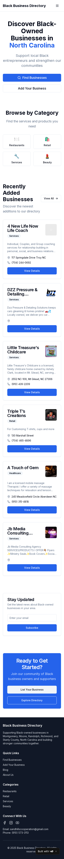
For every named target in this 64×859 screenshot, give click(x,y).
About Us (8, 774)
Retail (6, 796)
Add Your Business (32, 88)
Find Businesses (34, 78)
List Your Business (32, 689)
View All (49, 198)
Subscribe (32, 627)
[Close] (56, 851)
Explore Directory (32, 700)
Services (8, 801)
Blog (5, 769)
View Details (32, 270)
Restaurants (10, 791)
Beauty (7, 806)
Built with (43, 851)
